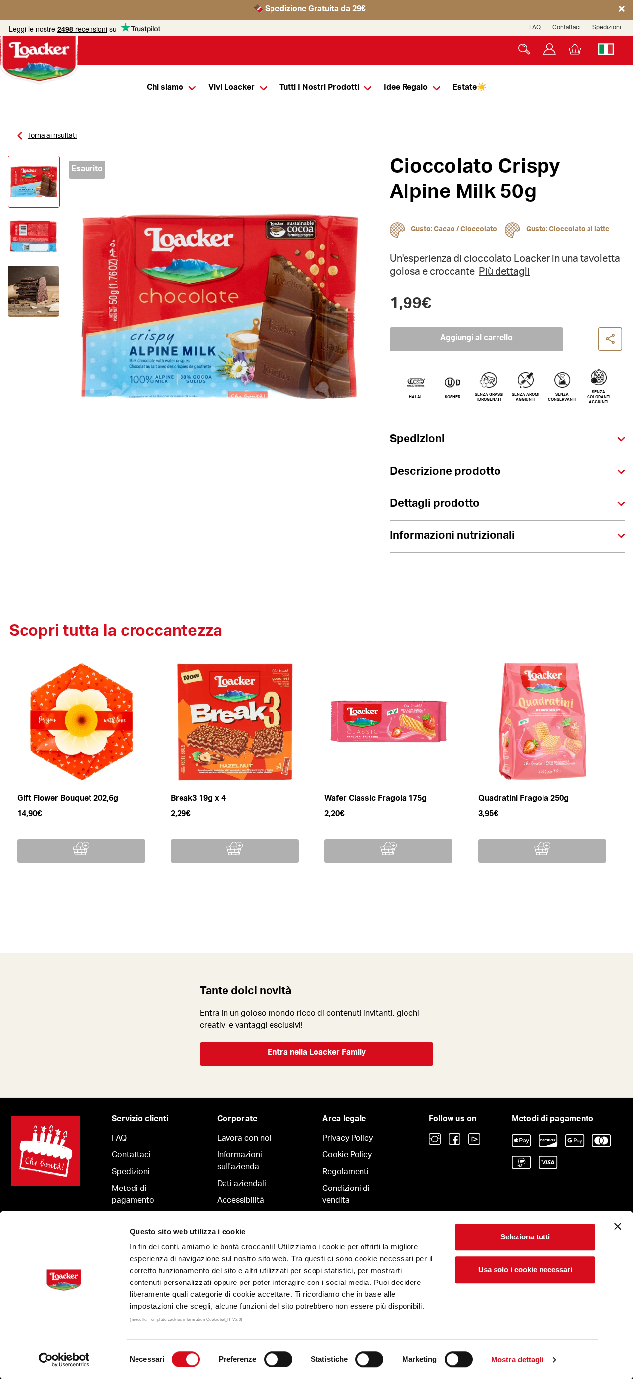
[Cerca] (524, 49)
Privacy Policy (347, 1139)
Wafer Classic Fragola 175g (375, 799)
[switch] (278, 1359)
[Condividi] (610, 339)
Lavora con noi (244, 1139)
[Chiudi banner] (617, 1226)
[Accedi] (549, 49)
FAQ (535, 28)
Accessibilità (240, 1201)
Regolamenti (345, 1173)
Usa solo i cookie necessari (525, 1269)
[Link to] (435, 1139)
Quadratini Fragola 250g (523, 799)
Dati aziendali (241, 1185)
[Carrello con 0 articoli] (575, 49)
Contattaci (566, 28)
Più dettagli (504, 273)
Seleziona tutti (525, 1237)
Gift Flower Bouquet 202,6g (67, 799)
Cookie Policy (347, 1156)
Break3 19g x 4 (198, 799)
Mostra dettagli (517, 1359)
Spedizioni (606, 28)
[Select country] (606, 49)
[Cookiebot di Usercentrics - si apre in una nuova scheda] (64, 1359)
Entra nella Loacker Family (317, 1053)
